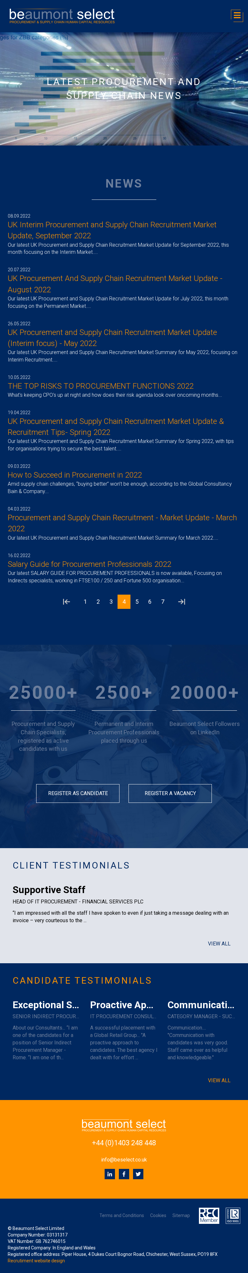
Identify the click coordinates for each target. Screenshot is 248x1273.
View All (219, 944)
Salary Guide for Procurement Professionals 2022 (89, 564)
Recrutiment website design (36, 1260)
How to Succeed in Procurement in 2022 (75, 475)
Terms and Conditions (121, 1215)
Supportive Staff (49, 889)
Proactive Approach (124, 1004)
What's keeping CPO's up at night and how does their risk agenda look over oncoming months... (115, 395)
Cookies (158, 1215)
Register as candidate (78, 793)
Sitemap (181, 1215)
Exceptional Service (46, 1004)
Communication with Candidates (201, 1004)
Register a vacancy (170, 793)
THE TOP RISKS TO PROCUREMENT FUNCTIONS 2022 (100, 386)
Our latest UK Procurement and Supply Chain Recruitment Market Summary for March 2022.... (113, 538)
